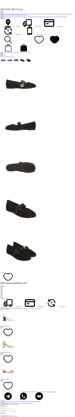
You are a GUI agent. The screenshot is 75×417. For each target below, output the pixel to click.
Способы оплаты (60, 26)
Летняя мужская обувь (27, 16)
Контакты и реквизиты (17, 403)
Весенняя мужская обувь (52, 16)
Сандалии (17, 16)
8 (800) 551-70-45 (40, 34)
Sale (1, 11)
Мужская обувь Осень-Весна (62, 16)
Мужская (2, 15)
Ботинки (1, 16)
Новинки (2, 12)
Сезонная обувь (27, 401)
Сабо (14, 16)
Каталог (23, 401)
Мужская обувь (38, 401)
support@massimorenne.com (51, 391)
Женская (1, 13)
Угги (22, 16)
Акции (1, 401)
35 (0, 286)
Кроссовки (7, 16)
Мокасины (11, 16)
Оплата (13, 401)
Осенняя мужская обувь (35, 16)
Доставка (10, 401)
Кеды (4, 16)
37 (2, 286)
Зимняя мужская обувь (44, 16)
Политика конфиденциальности (27, 403)
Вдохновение (2, 18)
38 (3, 286)
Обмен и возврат (19, 34)
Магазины (2, 17)
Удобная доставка (38, 26)
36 (1, 286)
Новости (5, 403)
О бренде (2, 403)
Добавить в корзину (3, 298)
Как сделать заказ (18, 401)
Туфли (20, 16)
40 (4, 286)
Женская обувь (32, 401)
